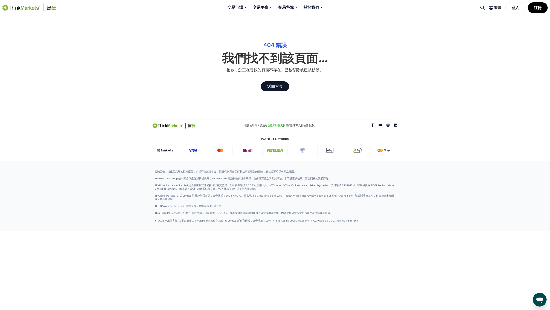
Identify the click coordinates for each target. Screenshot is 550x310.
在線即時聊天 (275, 125)
